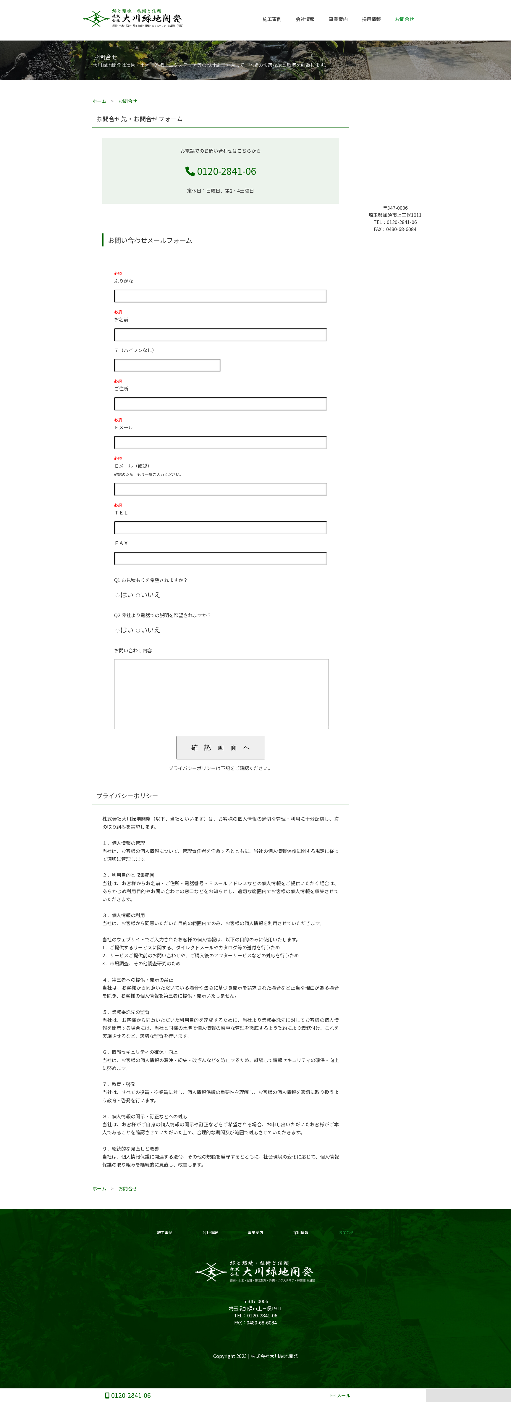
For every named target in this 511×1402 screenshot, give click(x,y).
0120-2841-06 (225, 171)
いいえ (150, 594)
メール (343, 1395)
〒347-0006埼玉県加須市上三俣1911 (395, 211)
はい (126, 594)
